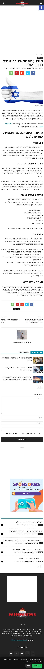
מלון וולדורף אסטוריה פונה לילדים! (31, 559)
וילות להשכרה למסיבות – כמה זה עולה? (29, 522)
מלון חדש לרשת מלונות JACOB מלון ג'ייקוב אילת (26, 531)
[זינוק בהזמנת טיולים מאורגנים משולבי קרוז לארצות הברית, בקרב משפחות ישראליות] (38, 379)
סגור (28, 666)
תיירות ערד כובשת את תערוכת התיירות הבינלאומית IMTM (34, 321)
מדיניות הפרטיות (28, 661)
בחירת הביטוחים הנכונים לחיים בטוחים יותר (28, 549)
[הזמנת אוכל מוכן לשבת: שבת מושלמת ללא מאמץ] (38, 360)
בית (42, 54)
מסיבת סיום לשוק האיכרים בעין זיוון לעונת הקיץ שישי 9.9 (23, 540)
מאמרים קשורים (37, 352)
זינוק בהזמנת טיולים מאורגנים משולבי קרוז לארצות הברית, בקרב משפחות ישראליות (17, 378)
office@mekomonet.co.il (19, 640)
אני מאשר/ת (37, 666)
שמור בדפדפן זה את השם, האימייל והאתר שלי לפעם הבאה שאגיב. (22, 434)
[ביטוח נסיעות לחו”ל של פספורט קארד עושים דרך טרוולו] (38, 369)
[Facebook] (33, 654)
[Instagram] (27, 653)
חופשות (40, 382)
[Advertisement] (22, 29)
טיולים (40, 543)
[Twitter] (22, 654)
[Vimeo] (16, 654)
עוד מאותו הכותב (23, 352)
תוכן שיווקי (40, 57)
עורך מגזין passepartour (33, 68)
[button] (41, 7)
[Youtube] (11, 654)
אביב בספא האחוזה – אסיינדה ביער (10, 321)
